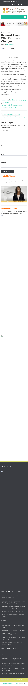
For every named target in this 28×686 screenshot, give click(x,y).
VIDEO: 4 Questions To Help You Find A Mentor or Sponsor (12, 643)
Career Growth (5, 99)
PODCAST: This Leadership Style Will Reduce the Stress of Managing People (13, 607)
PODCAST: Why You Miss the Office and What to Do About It (14, 669)
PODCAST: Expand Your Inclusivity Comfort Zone (13, 654)
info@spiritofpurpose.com (18, 1)
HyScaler (3, 680)
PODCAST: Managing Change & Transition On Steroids (13, 615)
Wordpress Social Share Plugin (11, 683)
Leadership (9, 100)
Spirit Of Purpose (10, 44)
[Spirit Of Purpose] (14, 10)
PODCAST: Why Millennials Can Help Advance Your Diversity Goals (13, 664)
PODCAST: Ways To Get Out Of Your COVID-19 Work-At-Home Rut (13, 596)
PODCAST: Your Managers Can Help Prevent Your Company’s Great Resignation (13, 602)
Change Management (19, 99)
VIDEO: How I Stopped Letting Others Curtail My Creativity (13, 638)
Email (3, 154)
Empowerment (13, 104)
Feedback (3, 100)
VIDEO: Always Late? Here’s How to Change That (13, 626)
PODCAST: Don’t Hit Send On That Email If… (13, 673)
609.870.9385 (7, 1)
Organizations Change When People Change (14, 117)
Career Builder (6, 104)
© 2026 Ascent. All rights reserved (9, 679)
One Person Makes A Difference (11, 114)
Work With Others (12, 107)
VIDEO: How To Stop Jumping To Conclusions (13, 630)
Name (3, 146)
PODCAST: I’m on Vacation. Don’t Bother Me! (13, 611)
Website (3, 162)
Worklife (7, 102)
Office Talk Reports (16, 100)
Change (12, 99)
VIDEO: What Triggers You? (9, 634)
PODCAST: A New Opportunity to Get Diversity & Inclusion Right (11, 659)
